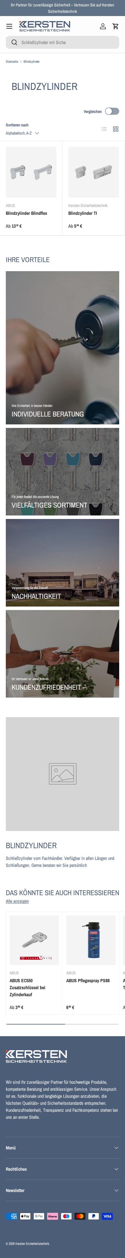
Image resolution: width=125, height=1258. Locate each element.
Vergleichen (93, 111)
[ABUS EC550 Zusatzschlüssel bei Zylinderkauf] (34, 940)
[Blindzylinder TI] (93, 172)
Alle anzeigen (17, 901)
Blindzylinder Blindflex (26, 213)
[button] (115, 26)
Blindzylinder (32, 61)
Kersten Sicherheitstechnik (32, 1243)
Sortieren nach (17, 125)
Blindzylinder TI (82, 213)
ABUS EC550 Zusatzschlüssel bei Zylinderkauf (27, 987)
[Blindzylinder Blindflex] (31, 172)
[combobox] (62, 42)
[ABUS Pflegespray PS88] (91, 940)
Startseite (12, 61)
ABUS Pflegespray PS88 (88, 980)
